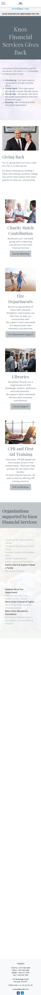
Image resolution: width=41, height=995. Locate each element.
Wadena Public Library (16, 598)
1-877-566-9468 (24, 968)
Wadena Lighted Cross (16, 595)
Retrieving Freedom (14, 571)
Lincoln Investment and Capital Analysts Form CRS (20, 14)
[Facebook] (18, 993)
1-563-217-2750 (23, 973)
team (25, 71)
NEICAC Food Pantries (15, 558)
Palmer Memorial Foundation (19, 561)
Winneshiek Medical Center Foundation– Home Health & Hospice (19, 620)
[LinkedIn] (22, 993)
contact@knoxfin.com (21, 989)
